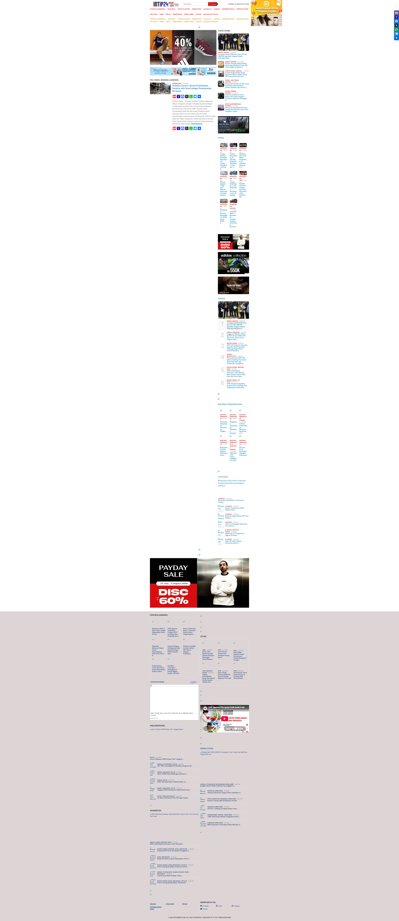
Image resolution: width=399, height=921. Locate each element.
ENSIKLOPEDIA (206, 749)
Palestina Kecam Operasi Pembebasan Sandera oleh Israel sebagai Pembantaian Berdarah (192, 88)
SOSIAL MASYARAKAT (168, 796)
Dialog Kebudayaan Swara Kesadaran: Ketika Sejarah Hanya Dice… (208, 678)
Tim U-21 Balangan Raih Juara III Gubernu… (236, 525)
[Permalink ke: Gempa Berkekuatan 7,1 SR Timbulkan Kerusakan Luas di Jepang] (233, 173)
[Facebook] (396, 21)
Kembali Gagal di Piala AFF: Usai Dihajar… (236, 517)
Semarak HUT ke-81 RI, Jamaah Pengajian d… (173, 851)
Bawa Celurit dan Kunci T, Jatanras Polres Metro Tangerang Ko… (189, 631)
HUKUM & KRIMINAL (230, 91)
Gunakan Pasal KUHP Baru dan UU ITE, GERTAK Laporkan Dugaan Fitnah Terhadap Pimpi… (232, 56)
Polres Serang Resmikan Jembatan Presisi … (172, 867)
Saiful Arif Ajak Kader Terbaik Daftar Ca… (172, 782)
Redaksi (153, 904)
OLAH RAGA (223, 477)
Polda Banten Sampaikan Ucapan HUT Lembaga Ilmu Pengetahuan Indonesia (237, 385)
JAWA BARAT (236, 332)
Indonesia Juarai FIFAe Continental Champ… (231, 501)
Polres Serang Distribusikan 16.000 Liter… (172, 883)
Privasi (184, 904)
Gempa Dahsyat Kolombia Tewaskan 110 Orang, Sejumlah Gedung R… (223, 161)
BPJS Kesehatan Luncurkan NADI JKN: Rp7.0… (224, 825)
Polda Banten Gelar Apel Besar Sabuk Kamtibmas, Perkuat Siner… (158, 668)
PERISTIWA (241, 367)
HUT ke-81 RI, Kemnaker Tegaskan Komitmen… (243, 452)
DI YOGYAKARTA (233, 445)
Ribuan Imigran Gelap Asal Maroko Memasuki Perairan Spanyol (223, 188)
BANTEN (227, 71)
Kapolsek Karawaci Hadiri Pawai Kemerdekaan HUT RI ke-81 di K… (158, 650)
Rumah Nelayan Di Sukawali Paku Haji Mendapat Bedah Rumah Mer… (174, 650)
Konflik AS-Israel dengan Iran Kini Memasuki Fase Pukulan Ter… (242, 190)
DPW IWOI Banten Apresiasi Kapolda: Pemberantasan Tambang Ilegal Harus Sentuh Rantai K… (237, 348)
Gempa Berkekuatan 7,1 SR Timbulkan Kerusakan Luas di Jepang (233, 188)
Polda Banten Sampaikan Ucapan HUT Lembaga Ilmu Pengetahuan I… (173, 632)
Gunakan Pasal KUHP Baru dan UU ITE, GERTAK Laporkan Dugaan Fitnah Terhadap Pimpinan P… (236, 325)
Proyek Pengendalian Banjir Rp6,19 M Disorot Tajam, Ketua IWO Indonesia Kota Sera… (236, 74)
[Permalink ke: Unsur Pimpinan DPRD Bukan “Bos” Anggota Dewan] (174, 742)
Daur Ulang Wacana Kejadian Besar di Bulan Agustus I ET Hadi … (224, 676)
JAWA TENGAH (235, 80)
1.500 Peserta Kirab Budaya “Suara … (170, 876)
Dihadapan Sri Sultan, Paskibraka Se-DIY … (233, 457)
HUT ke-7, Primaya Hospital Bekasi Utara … (223, 809)
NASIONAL (226, 52)
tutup (252, 1)
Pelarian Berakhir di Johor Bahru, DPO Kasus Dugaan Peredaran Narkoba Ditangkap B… (236, 97)
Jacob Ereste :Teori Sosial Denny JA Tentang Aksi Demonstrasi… (240, 675)
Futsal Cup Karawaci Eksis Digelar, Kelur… (234, 509)
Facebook (206, 906)
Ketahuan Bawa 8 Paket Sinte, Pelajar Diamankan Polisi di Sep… (159, 631)
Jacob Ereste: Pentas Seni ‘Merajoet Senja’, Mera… (223, 654)
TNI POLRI (184, 865)
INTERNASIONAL (177, 83)
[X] (396, 25)
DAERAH (220, 52)
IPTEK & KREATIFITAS (214, 799)
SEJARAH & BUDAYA (178, 872)
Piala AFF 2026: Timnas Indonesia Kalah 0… (233, 542)
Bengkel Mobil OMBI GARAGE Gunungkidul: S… (217, 786)
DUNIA (221, 138)
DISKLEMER (170, 904)
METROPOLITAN (231, 356)
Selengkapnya (197, 123)
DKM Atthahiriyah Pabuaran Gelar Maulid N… (166, 844)
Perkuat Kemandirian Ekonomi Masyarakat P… (243, 428)
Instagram (237, 906)
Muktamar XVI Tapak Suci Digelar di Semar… (234, 534)
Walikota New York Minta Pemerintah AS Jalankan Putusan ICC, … (243, 160)
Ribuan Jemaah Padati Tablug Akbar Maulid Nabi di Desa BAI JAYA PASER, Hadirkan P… (236, 65)
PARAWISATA (224, 799)
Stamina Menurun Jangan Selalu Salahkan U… (224, 793)
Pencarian (213, 4)
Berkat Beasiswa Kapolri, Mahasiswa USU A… (173, 859)
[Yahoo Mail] (396, 17)
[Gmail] (396, 13)
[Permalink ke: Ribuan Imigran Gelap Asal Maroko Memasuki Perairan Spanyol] (224, 173)
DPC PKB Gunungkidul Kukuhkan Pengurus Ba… (175, 766)
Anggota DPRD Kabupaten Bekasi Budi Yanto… (174, 790)
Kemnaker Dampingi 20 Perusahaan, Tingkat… (223, 426)
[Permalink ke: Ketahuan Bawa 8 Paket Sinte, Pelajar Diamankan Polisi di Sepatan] (159, 623)
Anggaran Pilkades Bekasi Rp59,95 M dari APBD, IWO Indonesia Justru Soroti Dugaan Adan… (236, 336)
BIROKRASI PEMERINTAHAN (233, 104)
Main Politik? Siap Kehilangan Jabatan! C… (172, 774)
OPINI (240, 180)
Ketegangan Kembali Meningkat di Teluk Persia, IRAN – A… (223, 216)
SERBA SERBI (229, 784)
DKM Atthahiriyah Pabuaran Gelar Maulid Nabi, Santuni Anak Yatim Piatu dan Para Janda (236, 373)
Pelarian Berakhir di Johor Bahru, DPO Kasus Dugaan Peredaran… (189, 650)
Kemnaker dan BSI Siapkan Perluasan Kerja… (223, 451)
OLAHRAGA (221, 498)
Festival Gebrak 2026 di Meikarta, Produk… (223, 801)
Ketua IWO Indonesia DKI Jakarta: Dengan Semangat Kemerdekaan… (208, 655)
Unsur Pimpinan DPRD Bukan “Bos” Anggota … (167, 759)
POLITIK (152, 757)
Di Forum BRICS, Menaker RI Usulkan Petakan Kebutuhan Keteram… (233, 219)
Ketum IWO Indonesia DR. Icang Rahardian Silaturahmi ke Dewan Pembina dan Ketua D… (237, 85)
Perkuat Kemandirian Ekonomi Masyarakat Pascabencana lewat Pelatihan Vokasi (236, 109)
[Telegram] (396, 34)
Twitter (220, 906)
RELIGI (229, 369)
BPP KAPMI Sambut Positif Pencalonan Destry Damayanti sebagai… (239, 656)
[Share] (396, 38)
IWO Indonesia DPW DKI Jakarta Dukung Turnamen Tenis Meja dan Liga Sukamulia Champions (236, 360)
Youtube (205, 909)
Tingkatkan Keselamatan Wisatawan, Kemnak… (233, 427)
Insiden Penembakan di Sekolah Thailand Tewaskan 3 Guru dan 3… (233, 160)
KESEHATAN (211, 791)
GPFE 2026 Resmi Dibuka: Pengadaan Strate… (224, 817)
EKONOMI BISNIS (220, 784)
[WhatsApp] (396, 29)
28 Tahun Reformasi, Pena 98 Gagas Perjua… (173, 798)
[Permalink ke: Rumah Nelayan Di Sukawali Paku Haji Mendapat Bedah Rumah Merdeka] (174, 641)
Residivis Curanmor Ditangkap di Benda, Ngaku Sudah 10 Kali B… (174, 669)
